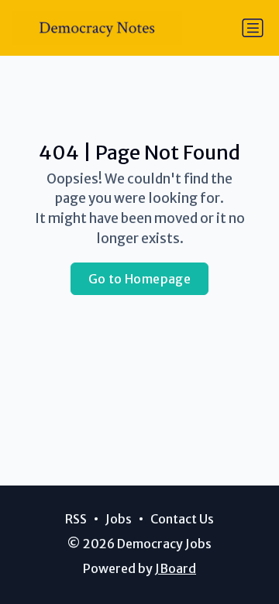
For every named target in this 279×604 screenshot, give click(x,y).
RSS (76, 519)
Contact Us (182, 519)
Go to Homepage (139, 279)
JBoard (175, 568)
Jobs (118, 519)
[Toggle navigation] (252, 28)
